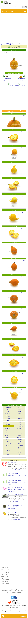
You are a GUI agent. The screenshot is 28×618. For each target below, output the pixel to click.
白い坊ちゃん (19, 428)
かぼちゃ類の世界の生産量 (14, 480)
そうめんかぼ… (8, 432)
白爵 (20, 441)
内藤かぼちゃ (19, 437)
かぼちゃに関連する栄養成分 (15, 487)
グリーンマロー (20, 420)
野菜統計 (5, 574)
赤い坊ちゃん (8, 407)
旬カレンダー (6, 570)
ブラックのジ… (20, 445)
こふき (19, 424)
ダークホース (19, 432)
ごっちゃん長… (20, 426)
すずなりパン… (20, 430)
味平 (8, 409)
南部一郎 (20, 439)
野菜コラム (6, 579)
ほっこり (20, 447)
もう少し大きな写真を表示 (14, 73)
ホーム (3, 44)
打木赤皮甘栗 (19, 411)
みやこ (19, 450)
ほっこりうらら (8, 448)
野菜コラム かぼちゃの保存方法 (16, 494)
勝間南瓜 (8, 424)
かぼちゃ (20, 415)
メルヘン (8, 452)
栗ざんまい (20, 416)
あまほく (20, 409)
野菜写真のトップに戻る (20, 86)
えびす (19, 413)
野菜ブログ (6, 584)
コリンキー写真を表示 (20, 78)
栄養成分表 (6, 572)
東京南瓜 (20, 435)
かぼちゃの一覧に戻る (9, 86)
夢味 (8, 454)
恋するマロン (8, 422)
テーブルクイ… (8, 435)
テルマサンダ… (20, 433)
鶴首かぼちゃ (8, 433)
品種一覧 (5, 581)
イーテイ (8, 411)
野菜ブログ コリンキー (14, 512)
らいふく (20, 454)
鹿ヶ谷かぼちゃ (8, 428)
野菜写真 (8, 44)
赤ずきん (20, 407)
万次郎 (8, 450)
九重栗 (8, 416)
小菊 (20, 422)
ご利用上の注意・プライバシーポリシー (15, 591)
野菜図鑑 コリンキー (13, 462)
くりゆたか (8, 420)
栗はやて (20, 418)
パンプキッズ (19, 443)
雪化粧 (19, 452)
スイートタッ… (8, 430)
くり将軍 (8, 418)
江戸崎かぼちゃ (8, 413)
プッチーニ (8, 447)
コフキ (4, 80)
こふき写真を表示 (7, 78)
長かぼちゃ (8, 439)
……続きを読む (16, 469)
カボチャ (14, 44)
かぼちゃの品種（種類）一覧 (15, 505)
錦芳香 (8, 441)
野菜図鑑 (5, 567)
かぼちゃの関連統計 (13, 473)
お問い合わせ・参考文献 (15, 592)
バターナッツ (8, 443)
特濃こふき (8, 437)
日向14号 (8, 445)
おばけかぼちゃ (8, 415)
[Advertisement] (14, 28)
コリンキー (22, 80)
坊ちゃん (20, 448)
